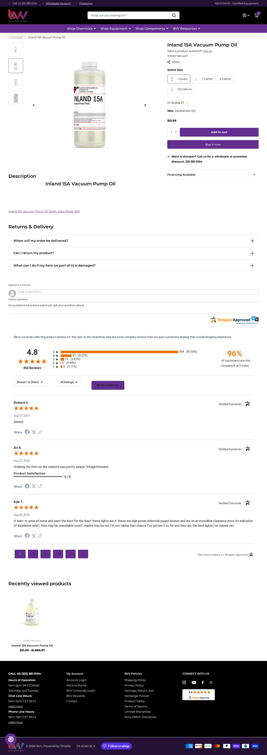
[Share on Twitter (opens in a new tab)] (33, 432)
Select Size (175, 70)
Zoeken (174, 15)
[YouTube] (194, 682)
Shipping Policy (135, 680)
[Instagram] (184, 682)
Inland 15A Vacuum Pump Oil (32, 645)
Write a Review (108, 385)
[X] (211, 682)
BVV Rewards (75, 696)
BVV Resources (185, 28)
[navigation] (15, 49)
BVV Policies (133, 673)
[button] (176, 129)
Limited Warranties (138, 711)
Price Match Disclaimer (141, 717)
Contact (71, 701)
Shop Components (150, 28)
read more (15, 706)
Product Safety (135, 701)
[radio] (133, 352)
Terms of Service (136, 706)
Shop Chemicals (80, 28)
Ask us (207, 51)
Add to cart (219, 132)
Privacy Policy (134, 685)
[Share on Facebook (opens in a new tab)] (27, 432)
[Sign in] (246, 15)
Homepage (15, 37)
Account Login (76, 680)
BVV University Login (80, 690)
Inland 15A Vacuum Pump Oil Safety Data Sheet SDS (44, 211)
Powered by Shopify (57, 746)
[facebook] (203, 682)
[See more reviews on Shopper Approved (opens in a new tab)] (40, 432)
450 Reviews (37, 368)
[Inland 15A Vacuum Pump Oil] (32, 612)
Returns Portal (76, 685)
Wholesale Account (58, 3)
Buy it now (213, 144)
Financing (85, 3)
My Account (74, 673)
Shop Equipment (114, 28)
